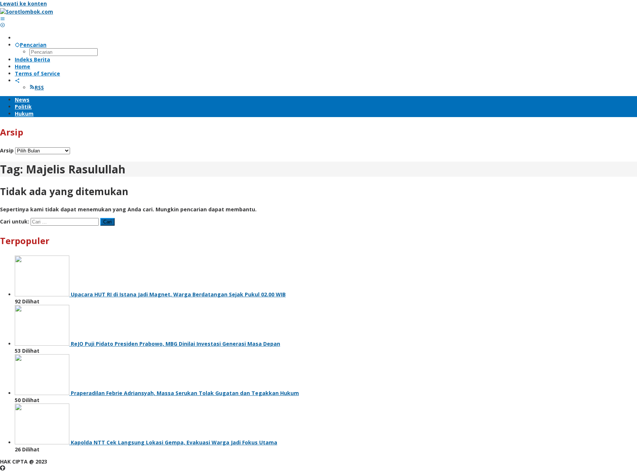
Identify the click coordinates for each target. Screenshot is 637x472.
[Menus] (2, 18)
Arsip (7, 150)
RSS (39, 87)
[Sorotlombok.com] (26, 11)
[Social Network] (17, 80)
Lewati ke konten (23, 3)
